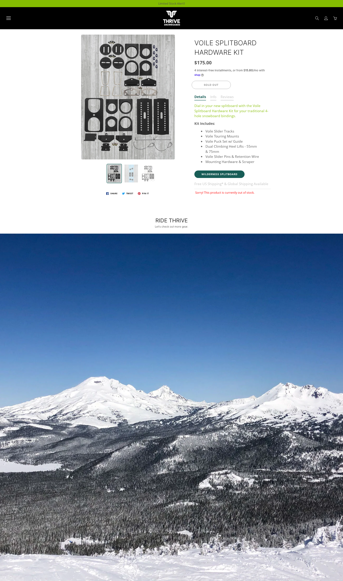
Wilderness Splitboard (219, 174)
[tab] (200, 97)
